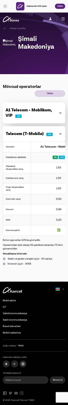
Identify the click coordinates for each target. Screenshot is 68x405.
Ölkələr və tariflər (18, 28)
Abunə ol (57, 380)
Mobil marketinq (12, 332)
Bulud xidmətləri (12, 326)
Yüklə (60, 6)
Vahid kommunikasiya (15, 313)
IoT (4, 307)
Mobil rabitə (9, 300)
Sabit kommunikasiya (15, 319)
